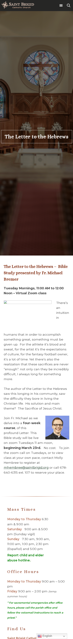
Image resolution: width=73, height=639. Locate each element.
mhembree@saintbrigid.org (26, 467)
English (47, 635)
